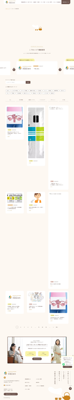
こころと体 (45, 93)
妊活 (39, 93)
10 (38, 327)
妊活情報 (21, 99)
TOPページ (8, 8)
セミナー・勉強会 (47, 90)
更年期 (39, 90)
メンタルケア (36, 66)
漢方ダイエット (27, 93)
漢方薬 (52, 93)
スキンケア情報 (24, 90)
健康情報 (56, 90)
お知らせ (62, 90)
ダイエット (53, 99)
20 (42, 327)
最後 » (57, 327)
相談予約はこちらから (11, 394)
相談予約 (66, 2)
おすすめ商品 (15, 90)
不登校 (13, 93)
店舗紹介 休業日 (36, 2)
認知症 (34, 93)
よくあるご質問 (49, 2)
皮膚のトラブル (31, 99)
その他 (63, 99)
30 (46, 327)
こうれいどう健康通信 (57, 2)
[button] (14, 69)
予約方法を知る (67, 366)
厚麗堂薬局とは (24, 2)
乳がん (8, 90)
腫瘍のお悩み (32, 90)
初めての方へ (30, 2)
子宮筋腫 (19, 93)
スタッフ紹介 (43, 2)
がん (8, 93)
